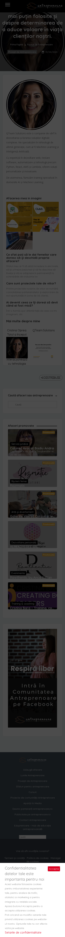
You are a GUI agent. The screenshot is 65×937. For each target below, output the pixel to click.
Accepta (54, 868)
